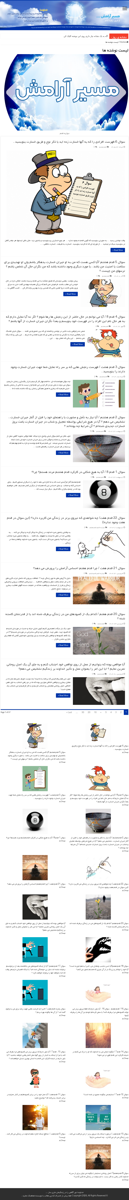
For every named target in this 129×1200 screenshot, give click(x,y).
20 (89, 712)
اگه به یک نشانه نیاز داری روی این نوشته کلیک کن (86, 36)
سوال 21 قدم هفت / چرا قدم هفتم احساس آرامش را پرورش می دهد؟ (79, 568)
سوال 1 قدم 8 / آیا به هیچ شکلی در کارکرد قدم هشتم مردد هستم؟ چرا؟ (78, 472)
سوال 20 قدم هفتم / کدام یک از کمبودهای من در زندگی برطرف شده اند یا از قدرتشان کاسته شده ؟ (65, 616)
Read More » (118, 250)
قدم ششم (92, 573)
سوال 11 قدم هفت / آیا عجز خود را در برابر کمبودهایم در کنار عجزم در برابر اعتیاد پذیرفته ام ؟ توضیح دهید (36, 1096)
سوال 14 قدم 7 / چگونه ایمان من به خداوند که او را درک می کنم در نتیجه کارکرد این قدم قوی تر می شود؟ (100, 1053)
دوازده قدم (101, 527)
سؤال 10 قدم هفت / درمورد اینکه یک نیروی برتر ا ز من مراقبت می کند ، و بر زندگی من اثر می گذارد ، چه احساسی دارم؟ (98, 1135)
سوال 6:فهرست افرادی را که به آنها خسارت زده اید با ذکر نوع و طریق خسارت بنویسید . (69, 141)
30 (83, 712)
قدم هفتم (93, 527)
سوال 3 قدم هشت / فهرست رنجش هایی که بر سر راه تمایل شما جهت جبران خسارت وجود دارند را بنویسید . (68, 369)
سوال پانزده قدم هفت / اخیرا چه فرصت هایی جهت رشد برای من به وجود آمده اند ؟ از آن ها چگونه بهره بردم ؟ (35, 1010)
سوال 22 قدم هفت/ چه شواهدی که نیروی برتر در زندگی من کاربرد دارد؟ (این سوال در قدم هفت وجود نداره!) (66, 520)
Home (123, 42)
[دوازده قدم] (64, 15)
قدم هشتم (102, 147)
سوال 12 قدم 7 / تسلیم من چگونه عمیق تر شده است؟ (105, 1094)
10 (91, 431)
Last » (69, 712)
